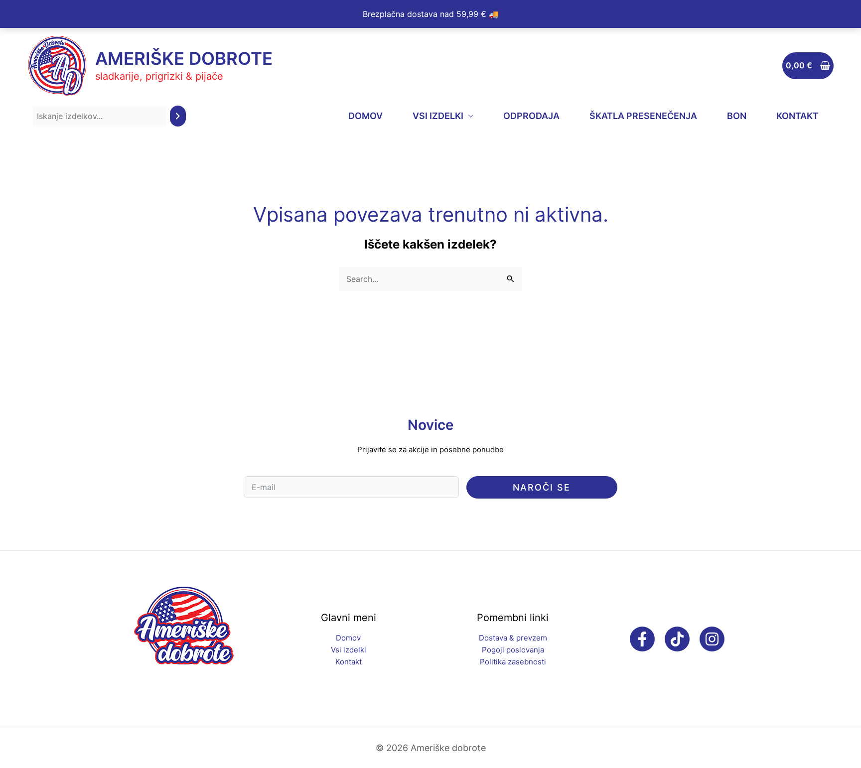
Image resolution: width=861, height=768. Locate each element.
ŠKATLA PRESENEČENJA (643, 116)
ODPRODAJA (531, 116)
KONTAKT (797, 116)
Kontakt (348, 661)
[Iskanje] (178, 116)
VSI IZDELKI (438, 116)
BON (736, 116)
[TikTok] (677, 639)
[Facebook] (642, 639)
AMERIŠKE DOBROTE (184, 58)
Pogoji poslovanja (513, 649)
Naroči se (542, 487)
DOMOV (365, 116)
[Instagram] (712, 639)
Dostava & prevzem (513, 637)
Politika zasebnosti (513, 661)
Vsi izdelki (348, 649)
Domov (348, 637)
